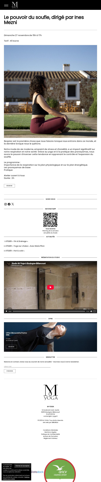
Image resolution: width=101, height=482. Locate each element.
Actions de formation (50, 436)
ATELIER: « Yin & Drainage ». (16, 241)
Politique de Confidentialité (50, 434)
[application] (50, 287)
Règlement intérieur (50, 438)
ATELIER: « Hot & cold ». (15, 250)
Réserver (9, 186)
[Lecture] (6, 311)
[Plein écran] (94, 311)
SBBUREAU (55, 422)
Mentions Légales (50, 432)
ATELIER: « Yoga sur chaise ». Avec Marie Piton (24, 246)
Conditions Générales (50, 430)
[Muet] (91, 311)
